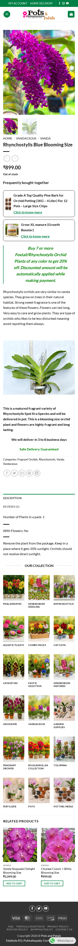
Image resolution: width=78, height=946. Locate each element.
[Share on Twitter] (14, 473)
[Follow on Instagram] (63, 3)
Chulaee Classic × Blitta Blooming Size (56, 870)
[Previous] (10, 72)
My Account (18, 3)
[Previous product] (15, 158)
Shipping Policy (42, 929)
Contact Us (64, 929)
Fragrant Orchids (27, 459)
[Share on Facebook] (7, 473)
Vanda (45, 138)
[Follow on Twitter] (39, 908)
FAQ (11, 926)
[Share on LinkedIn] (36, 473)
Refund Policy (17, 929)
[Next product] (7, 158)
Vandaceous (26, 138)
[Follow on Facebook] (59, 3)
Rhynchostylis (47, 459)
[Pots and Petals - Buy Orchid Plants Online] (39, 14)
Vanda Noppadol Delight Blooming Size (19, 870)
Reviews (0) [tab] (11, 506)
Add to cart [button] (14, 883)
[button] (7, 14)
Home (7, 138)
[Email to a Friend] (22, 473)
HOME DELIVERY (41, 3)
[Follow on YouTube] (67, 3)
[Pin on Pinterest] (29, 473)
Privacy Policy (58, 926)
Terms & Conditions (30, 926)
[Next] (68, 72)
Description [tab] (12, 498)
